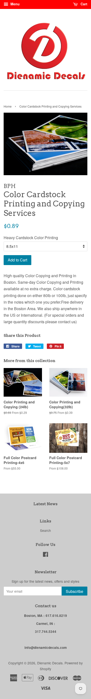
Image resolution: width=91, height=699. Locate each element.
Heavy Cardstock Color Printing (31, 237)
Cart (83, 3)
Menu (14, 3)
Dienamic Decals (50, 662)
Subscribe (74, 591)
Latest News (45, 504)
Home (8, 106)
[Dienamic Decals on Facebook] (45, 555)
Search (45, 530)
